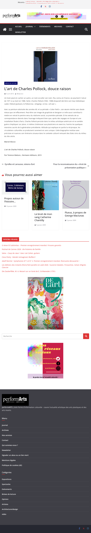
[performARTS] (5, 29)
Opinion (5, 499)
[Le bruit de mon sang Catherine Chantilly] (45, 182)
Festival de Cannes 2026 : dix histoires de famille (21, 249)
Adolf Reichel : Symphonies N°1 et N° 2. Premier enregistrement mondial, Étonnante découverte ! (40, 261)
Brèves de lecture (11, 83)
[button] (34, 26)
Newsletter (20, 32)
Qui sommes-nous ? (10, 445)
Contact (70, 26)
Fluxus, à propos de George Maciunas (75, 214)
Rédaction (20, 94)
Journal (29, 26)
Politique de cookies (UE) (12, 465)
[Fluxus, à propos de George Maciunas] (75, 182)
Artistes (5, 504)
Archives (58, 26)
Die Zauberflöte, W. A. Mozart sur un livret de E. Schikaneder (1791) (28, 271)
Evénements (7, 489)
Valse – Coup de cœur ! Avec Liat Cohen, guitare (21, 253)
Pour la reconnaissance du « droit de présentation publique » (69, 166)
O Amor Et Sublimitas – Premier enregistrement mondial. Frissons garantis (31, 245)
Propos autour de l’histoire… (13, 200)
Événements (44, 26)
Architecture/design (10, 509)
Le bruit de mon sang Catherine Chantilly (43, 217)
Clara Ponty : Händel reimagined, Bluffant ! (43, 2)
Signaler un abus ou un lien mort (15, 455)
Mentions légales (9, 460)
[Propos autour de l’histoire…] (15, 182)
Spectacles (6, 484)
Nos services (7, 435)
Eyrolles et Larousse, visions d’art (20, 164)
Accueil (18, 26)
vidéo (4, 514)
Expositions (6, 479)
